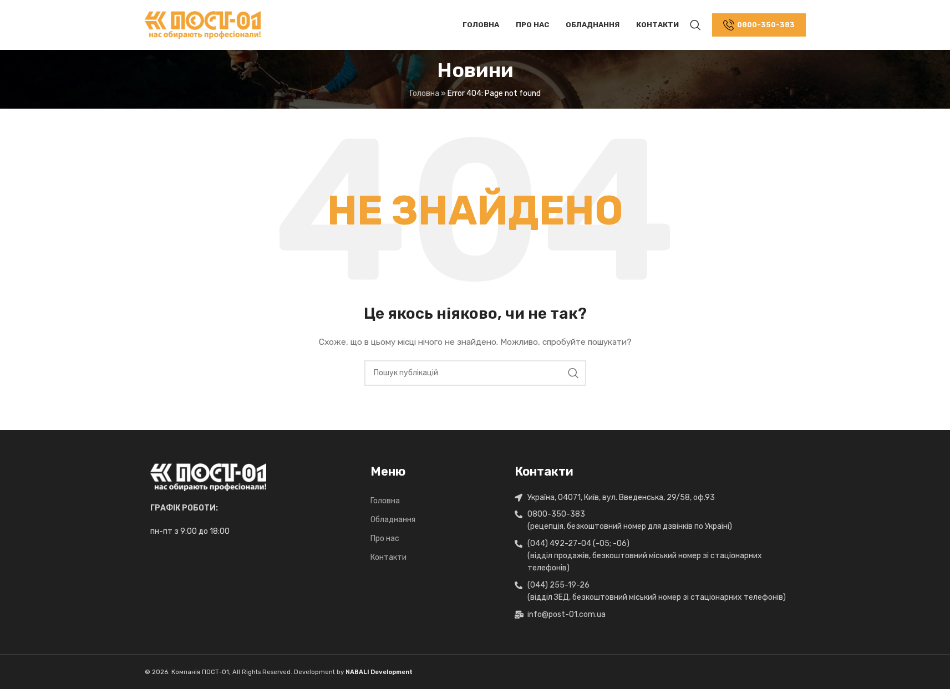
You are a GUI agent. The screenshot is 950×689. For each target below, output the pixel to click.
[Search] (695, 25)
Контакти (388, 557)
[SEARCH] (573, 373)
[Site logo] (203, 24)
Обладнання (392, 519)
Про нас (384, 538)
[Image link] (208, 476)
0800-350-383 (766, 25)
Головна (385, 501)
